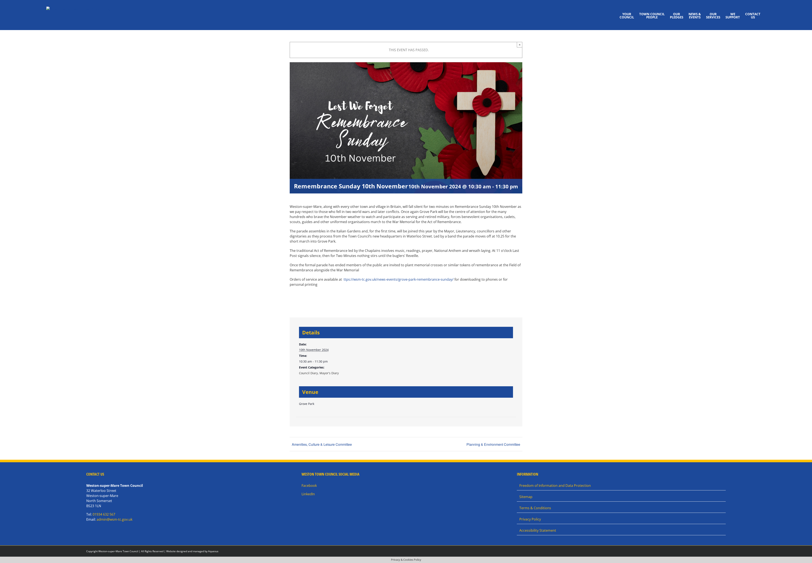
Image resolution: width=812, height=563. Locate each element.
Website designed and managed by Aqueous (192, 551)
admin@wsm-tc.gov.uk (114, 519)
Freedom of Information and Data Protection (555, 485)
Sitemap (525, 496)
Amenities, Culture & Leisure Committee (322, 444)
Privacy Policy (530, 519)
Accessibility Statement (537, 530)
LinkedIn (308, 494)
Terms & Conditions (535, 508)
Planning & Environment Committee (493, 444)
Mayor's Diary (329, 373)
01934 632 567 (104, 514)
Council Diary (308, 373)
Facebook (309, 485)
